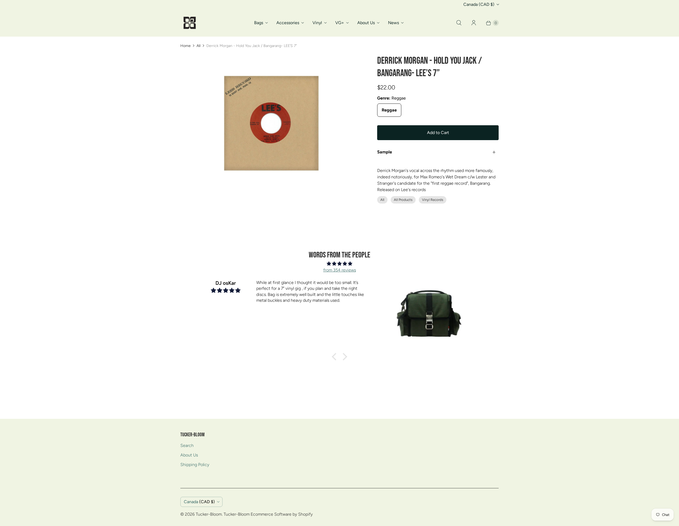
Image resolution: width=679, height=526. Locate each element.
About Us (366, 22)
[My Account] (473, 22)
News (393, 22)
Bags (258, 22)
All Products (403, 200)
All (199, 46)
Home (185, 46)
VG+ (339, 22)
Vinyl (317, 22)
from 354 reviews (339, 270)
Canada (478, 4)
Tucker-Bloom (209, 514)
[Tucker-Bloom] (189, 23)
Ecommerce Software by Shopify (282, 514)
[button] (335, 356)
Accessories (287, 22)
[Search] (458, 22)
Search (187, 445)
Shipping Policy (194, 464)
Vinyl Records (432, 200)
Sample (384, 151)
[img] (339, 263)
